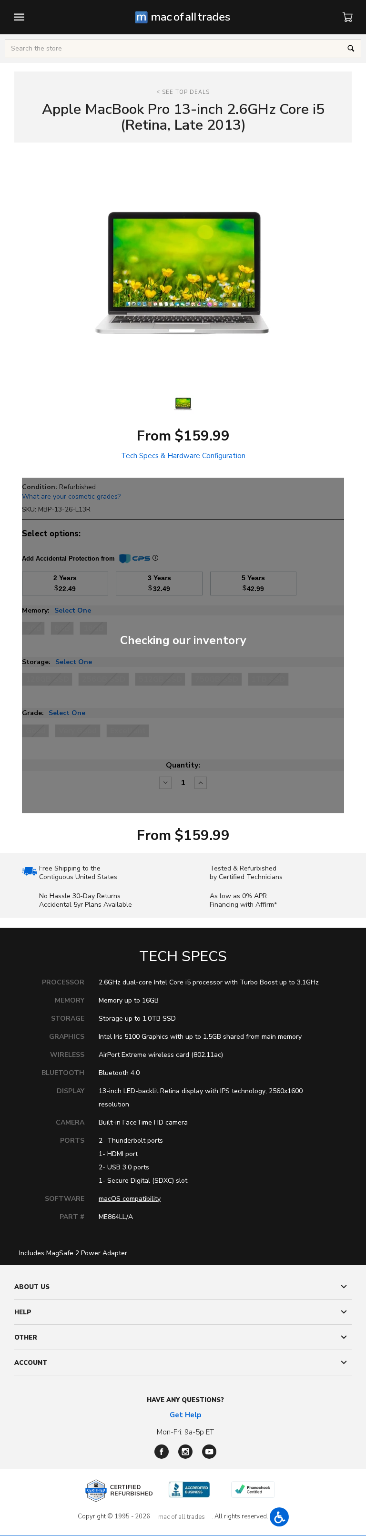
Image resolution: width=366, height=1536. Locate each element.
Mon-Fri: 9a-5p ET (185, 1432)
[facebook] (161, 1451)
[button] (279, 1516)
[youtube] (209, 1451)
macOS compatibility (130, 1198)
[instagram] (185, 1451)
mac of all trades (181, 1517)
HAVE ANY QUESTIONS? (185, 1400)
